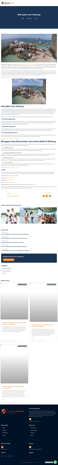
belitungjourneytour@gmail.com (10, 182)
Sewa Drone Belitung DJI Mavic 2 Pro (13, 138)
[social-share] (44, 196)
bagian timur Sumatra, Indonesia (29, 64)
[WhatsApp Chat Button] (55, 462)
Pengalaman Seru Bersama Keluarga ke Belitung (15, 77)
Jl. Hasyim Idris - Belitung (34, 421)
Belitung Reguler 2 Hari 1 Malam (12, 167)
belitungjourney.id (29, 462)
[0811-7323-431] (2, 447)
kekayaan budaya (48, 70)
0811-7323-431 (11, 177)
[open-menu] (56, 3)
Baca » (3, 334)
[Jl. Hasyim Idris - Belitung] (30, 419)
